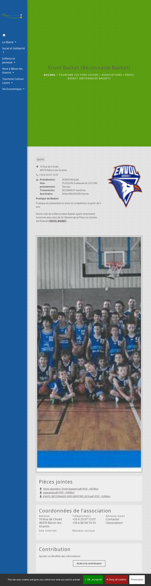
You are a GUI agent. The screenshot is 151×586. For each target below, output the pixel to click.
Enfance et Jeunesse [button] (8, 60)
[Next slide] (136, 354)
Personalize (137, 579)
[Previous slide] (42, 354)
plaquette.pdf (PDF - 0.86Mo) (56, 493)
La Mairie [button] (8, 42)
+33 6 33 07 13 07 (48, 174)
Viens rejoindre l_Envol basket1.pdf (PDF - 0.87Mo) (68, 489)
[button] (13, 35)
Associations (112, 74)
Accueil (50, 74)
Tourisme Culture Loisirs (79, 74)
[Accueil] (13, 16)
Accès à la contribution (89, 563)
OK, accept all (94, 579)
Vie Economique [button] (12, 89)
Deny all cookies (117, 579)
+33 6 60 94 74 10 (84, 523)
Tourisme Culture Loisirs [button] (13, 80)
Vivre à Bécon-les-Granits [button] (12, 70)
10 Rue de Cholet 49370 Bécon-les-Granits (53, 168)
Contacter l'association (114, 521)
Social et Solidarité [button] (13, 48)
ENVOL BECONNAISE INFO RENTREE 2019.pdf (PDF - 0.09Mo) (74, 496)
